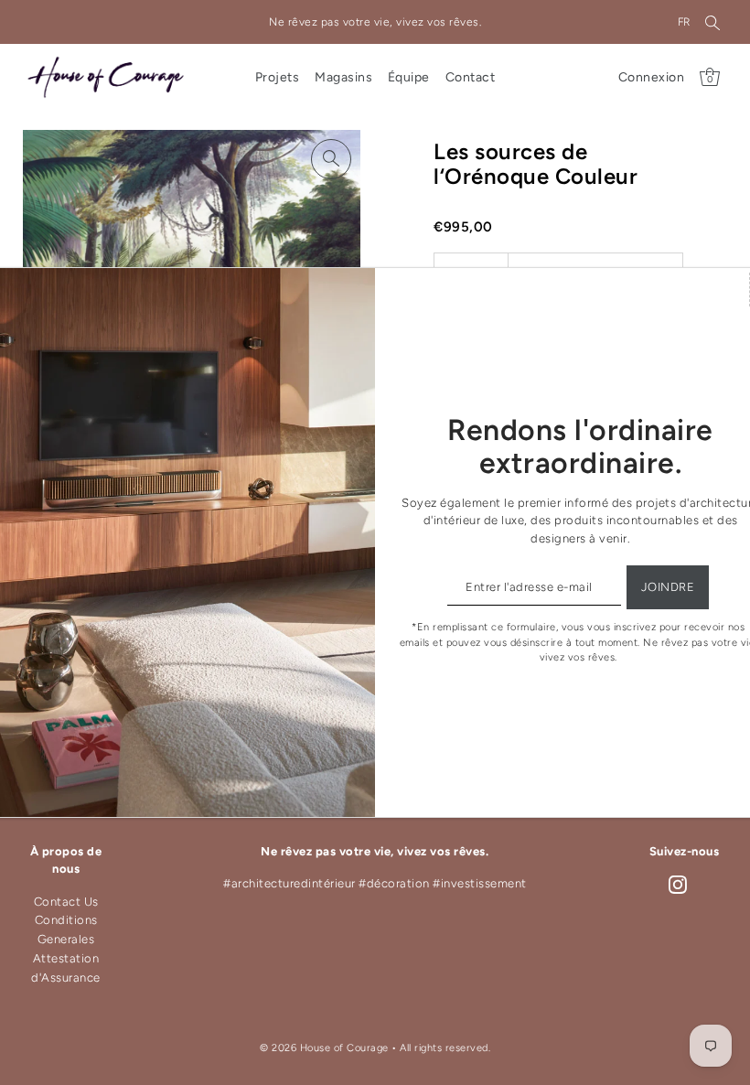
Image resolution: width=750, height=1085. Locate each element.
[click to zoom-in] (331, 159)
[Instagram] (678, 884)
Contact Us (66, 901)
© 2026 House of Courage (324, 1048)
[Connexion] (712, 22)
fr (684, 22)
